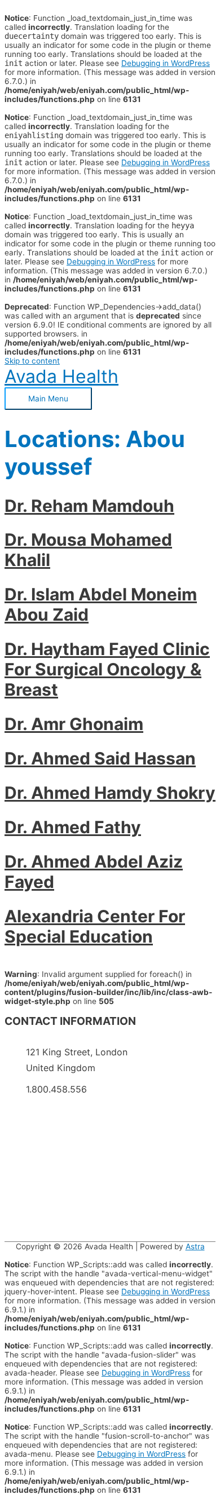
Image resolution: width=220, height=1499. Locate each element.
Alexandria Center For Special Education (95, 926)
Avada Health (61, 376)
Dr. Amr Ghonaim (74, 724)
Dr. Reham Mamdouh (89, 506)
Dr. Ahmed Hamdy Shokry (110, 792)
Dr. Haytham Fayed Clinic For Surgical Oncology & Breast (107, 669)
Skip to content (32, 360)
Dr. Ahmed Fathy (73, 827)
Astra (195, 1246)
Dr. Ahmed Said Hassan (100, 758)
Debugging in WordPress (165, 63)
